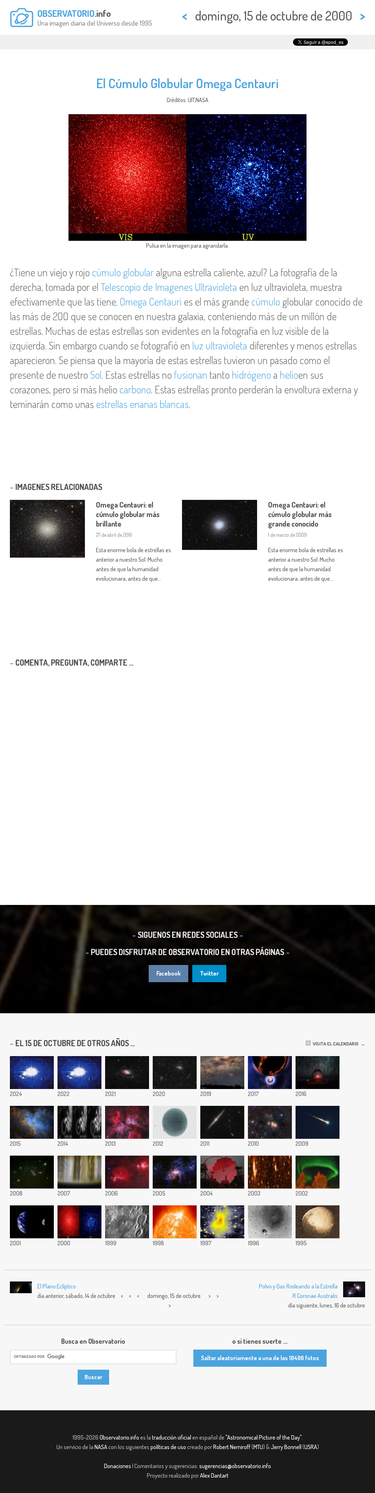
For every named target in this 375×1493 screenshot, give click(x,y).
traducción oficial (171, 1437)
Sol (95, 374)
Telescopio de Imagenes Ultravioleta (169, 286)
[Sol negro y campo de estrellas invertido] (175, 1122)
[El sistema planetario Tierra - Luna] (32, 1221)
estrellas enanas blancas (142, 404)
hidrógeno (251, 374)
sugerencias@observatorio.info (235, 1466)
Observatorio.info (119, 1437)
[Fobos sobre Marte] (270, 1221)
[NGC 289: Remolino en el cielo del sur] (127, 1072)
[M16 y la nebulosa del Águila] (32, 1122)
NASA (100, 1447)
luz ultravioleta (219, 345)
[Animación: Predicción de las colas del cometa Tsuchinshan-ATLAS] (32, 1072)
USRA (310, 1447)
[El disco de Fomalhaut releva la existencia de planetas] (317, 1172)
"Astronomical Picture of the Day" (263, 1437)
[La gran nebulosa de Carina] (127, 1122)
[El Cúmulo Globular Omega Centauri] (79, 1221)
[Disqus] (187, 767)
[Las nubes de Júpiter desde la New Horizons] (79, 1172)
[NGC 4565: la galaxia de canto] (222, 1122)
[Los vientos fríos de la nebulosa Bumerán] (222, 1221)
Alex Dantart (214, 1475)
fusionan (190, 374)
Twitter (209, 973)
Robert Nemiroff (231, 1447)
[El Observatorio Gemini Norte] (317, 1072)
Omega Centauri (151, 301)
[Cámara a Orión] (32, 1172)
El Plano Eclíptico (56, 1286)
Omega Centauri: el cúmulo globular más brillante (128, 514)
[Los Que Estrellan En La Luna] (127, 1221)
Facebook (168, 973)
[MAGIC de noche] (222, 1172)
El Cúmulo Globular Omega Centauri (187, 83)
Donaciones (117, 1466)
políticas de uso (168, 1447)
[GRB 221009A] (79, 1072)
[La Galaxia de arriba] (222, 1072)
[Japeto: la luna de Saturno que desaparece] (317, 1221)
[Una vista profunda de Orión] (127, 1172)
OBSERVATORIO (65, 13)
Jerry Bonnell (286, 1447)
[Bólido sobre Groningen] (317, 1122)
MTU (258, 1447)
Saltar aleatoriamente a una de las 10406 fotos (260, 1358)
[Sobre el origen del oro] (270, 1072)
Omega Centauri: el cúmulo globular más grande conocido (300, 514)
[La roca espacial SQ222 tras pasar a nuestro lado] (270, 1172)
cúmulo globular (123, 272)
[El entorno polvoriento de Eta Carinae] (175, 1172)
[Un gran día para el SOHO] (175, 1221)
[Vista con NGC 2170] (270, 1122)
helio (289, 374)
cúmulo (265, 301)
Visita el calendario (335, 1044)
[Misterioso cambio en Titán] (79, 1122)
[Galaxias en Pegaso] (175, 1072)
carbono (135, 389)
